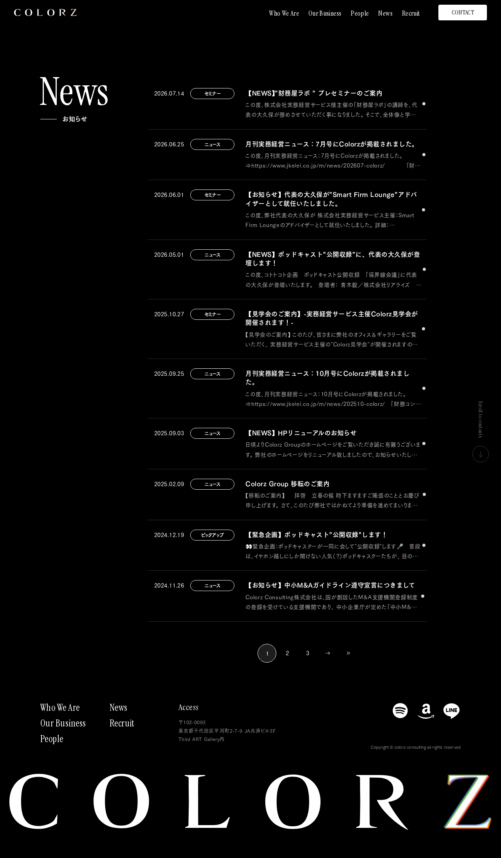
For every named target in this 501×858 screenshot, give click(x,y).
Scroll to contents (480, 419)
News (385, 13)
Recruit (411, 13)
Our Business (324, 13)
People (360, 13)
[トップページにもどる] (45, 12)
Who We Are (284, 13)
